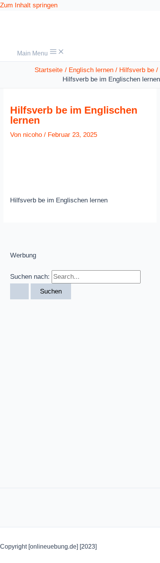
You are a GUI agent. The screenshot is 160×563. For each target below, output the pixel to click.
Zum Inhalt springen (28, 5)
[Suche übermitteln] (19, 291)
